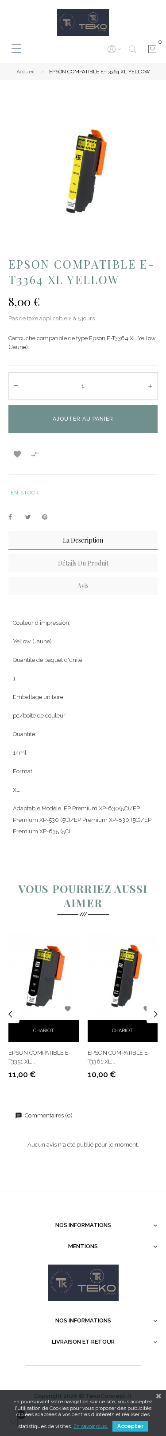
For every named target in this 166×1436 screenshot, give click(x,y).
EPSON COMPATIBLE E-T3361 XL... (119, 1057)
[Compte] (114, 49)
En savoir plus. (90, 1426)
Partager (15, 517)
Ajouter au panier (83, 419)
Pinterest (48, 517)
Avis (83, 585)
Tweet (32, 517)
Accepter (130, 1426)
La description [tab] (83, 540)
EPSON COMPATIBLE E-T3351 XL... (39, 1057)
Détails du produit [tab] (83, 563)
